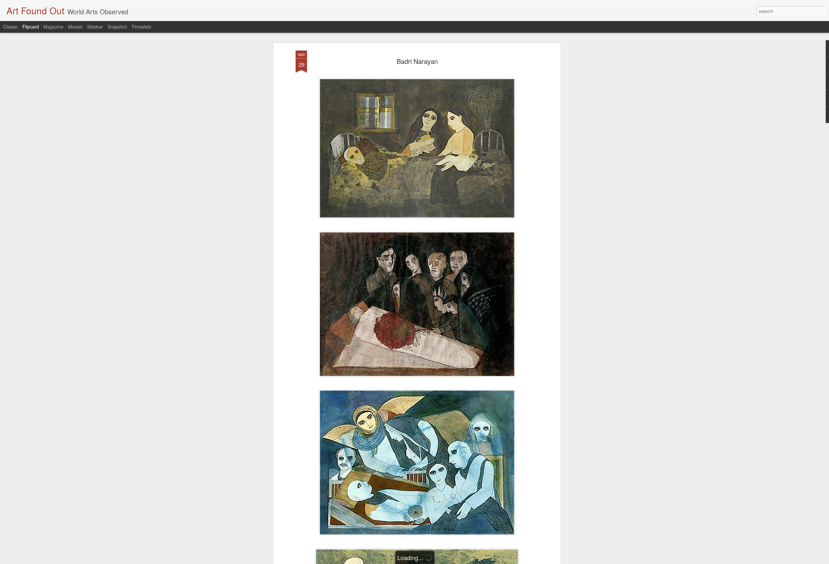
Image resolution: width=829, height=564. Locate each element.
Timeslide (141, 26)
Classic (10, 26)
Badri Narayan (417, 61)
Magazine (53, 26)
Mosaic (75, 26)
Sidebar (95, 26)
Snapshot (117, 26)
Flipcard (30, 26)
